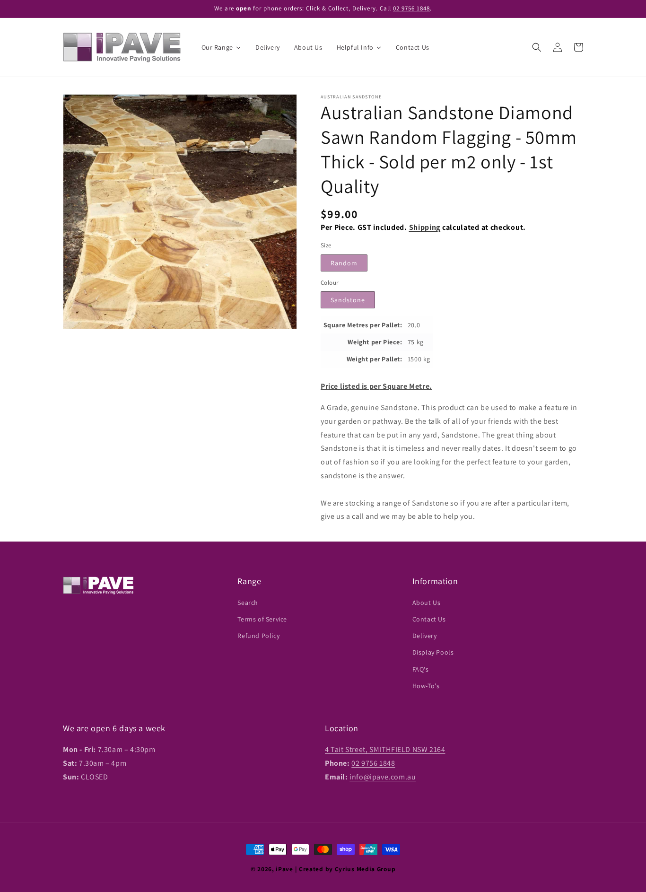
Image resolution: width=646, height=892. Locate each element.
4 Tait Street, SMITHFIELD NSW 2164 (385, 749)
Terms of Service (262, 619)
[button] (536, 47)
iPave (284, 869)
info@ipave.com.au (382, 777)
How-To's (426, 686)
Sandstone (348, 300)
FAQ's (420, 669)
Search (247, 602)
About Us (426, 602)
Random (344, 263)
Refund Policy (258, 635)
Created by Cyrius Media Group (347, 869)
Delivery (424, 635)
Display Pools (433, 652)
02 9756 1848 (411, 8)
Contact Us (429, 619)
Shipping (425, 227)
